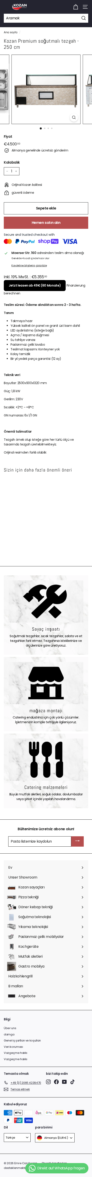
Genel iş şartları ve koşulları (22, 1040)
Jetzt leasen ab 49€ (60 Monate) (35, 285)
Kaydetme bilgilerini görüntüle (29, 265)
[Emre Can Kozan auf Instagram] (48, 1081)
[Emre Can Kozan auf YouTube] (64, 1081)
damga (9, 1034)
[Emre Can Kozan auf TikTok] (72, 1081)
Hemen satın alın (46, 222)
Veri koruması (13, 1047)
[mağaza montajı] (46, 683)
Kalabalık (12, 162)
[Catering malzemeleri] (46, 760)
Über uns (10, 1028)
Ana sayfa (10, 32)
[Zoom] (74, 117)
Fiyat (8, 136)
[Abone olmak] (77, 841)
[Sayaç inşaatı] (46, 601)
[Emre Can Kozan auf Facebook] (56, 1081)
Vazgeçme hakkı (15, 1053)
